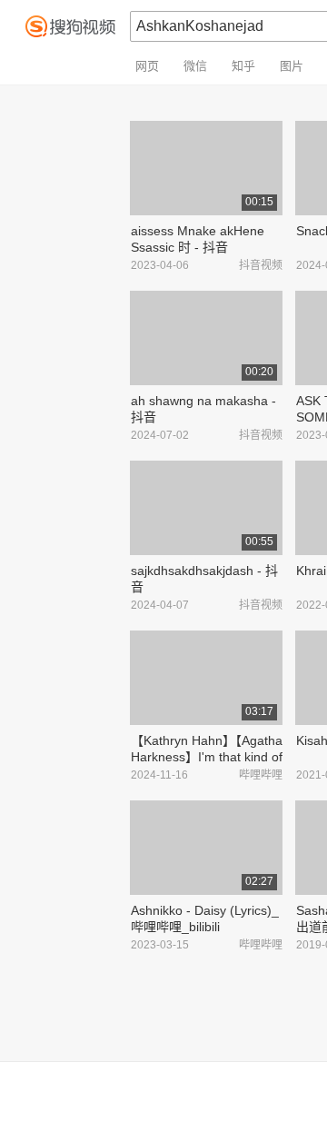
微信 (195, 66)
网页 (147, 66)
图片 (291, 66)
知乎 (243, 66)
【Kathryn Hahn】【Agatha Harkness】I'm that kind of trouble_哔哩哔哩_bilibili (206, 756)
